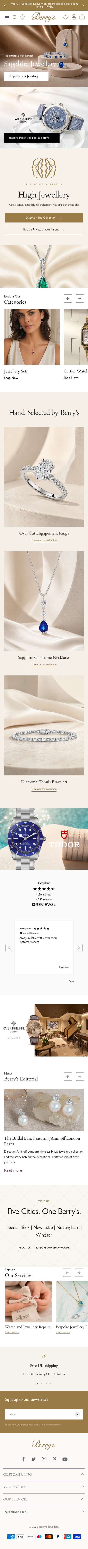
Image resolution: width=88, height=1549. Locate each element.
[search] (15, 18)
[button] (83, 338)
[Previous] (5, 5)
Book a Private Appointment (41, 229)
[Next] (83, 5)
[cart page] (82, 18)
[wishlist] (65, 18)
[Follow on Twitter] (33, 1459)
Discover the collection (44, 540)
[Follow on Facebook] (23, 1459)
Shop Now (11, 378)
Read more (13, 1170)
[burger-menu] (7, 18)
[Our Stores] (22, 18)
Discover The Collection (41, 217)
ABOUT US (25, 1247)
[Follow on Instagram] (44, 1459)
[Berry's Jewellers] (44, 1449)
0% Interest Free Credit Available (44, 5)
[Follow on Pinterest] (54, 1459)
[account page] (74, 18)
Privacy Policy (54, 1424)
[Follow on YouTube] (65, 1459)
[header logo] (44, 18)
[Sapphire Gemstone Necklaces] (44, 601)
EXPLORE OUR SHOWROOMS (52, 1247)
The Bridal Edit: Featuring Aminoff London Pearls (42, 1141)
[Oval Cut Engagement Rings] (44, 477)
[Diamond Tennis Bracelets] (44, 725)
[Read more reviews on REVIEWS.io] (44, 905)
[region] (44, 948)
